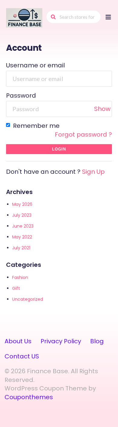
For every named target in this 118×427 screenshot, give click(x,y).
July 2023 (21, 215)
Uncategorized (27, 299)
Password (21, 95)
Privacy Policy (61, 341)
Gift (16, 288)
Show (102, 109)
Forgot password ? (83, 134)
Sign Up (93, 171)
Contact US (22, 356)
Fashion (20, 277)
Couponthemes (29, 397)
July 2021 (21, 248)
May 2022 (22, 237)
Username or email (35, 65)
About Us (18, 341)
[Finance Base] (24, 18)
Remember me (35, 125)
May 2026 (22, 204)
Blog (97, 341)
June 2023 (23, 226)
